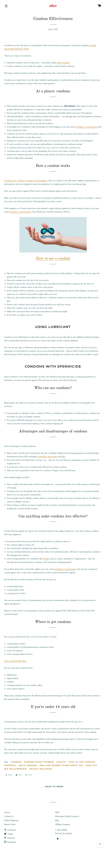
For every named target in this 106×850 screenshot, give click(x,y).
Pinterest (11, 838)
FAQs (57, 812)
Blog (57, 820)
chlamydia (42, 456)
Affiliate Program (62, 824)
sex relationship (15, 769)
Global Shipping (11, 820)
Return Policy (10, 824)
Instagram (11, 842)
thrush (46, 558)
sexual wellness (40, 769)
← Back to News (53, 786)
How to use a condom (53, 258)
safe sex (91, 765)
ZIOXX (64, 830)
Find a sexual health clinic (15, 661)
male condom (28, 765)
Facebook (11, 830)
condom (16, 762)
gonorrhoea (52, 456)
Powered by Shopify (63, 833)
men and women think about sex (61, 765)
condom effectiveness (39, 762)
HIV (63, 456)
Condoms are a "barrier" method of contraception (25, 180)
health (61, 762)
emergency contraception (86, 127)
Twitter (10, 834)
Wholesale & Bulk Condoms (67, 816)
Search (7, 812)
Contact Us (9, 816)
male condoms (63, 62)
